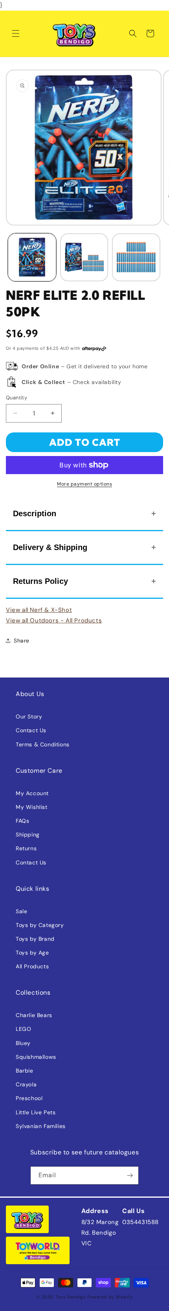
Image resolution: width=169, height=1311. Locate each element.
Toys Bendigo (70, 1297)
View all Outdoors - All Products (54, 620)
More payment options (84, 484)
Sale (21, 911)
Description (34, 513)
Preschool (29, 1098)
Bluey (23, 1043)
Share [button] (21, 640)
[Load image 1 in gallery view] (32, 257)
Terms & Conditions (43, 744)
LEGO (23, 1028)
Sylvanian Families (41, 1126)
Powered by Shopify (110, 1297)
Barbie (24, 1070)
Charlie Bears (34, 1015)
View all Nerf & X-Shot (39, 610)
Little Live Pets (36, 1112)
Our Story (29, 716)
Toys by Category (40, 925)
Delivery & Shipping (50, 547)
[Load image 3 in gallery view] (136, 257)
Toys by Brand (35, 938)
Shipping (28, 834)
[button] (15, 33)
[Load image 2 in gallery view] (84, 257)
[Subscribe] (129, 1175)
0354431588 (140, 1222)
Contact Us (31, 730)
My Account (32, 793)
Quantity (16, 397)
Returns (26, 848)
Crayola (26, 1084)
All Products (32, 966)
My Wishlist (32, 807)
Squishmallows (36, 1056)
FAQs (22, 820)
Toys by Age (32, 952)
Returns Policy (40, 581)
